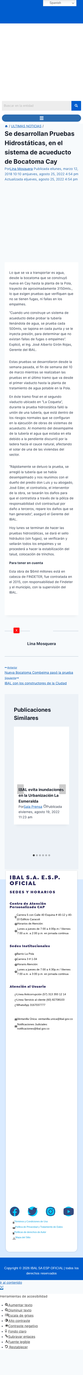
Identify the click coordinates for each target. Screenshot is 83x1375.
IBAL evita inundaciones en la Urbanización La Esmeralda (41, 795)
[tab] (34, 855)
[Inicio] (6, 126)
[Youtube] (68, 1211)
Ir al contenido (11, 1283)
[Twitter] (32, 1211)
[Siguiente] (62, 789)
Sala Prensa (33, 807)
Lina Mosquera (21, 169)
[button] (41, 118)
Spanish (55, 2)
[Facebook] (14, 1211)
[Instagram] (50, 1211)
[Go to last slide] (20, 789)
